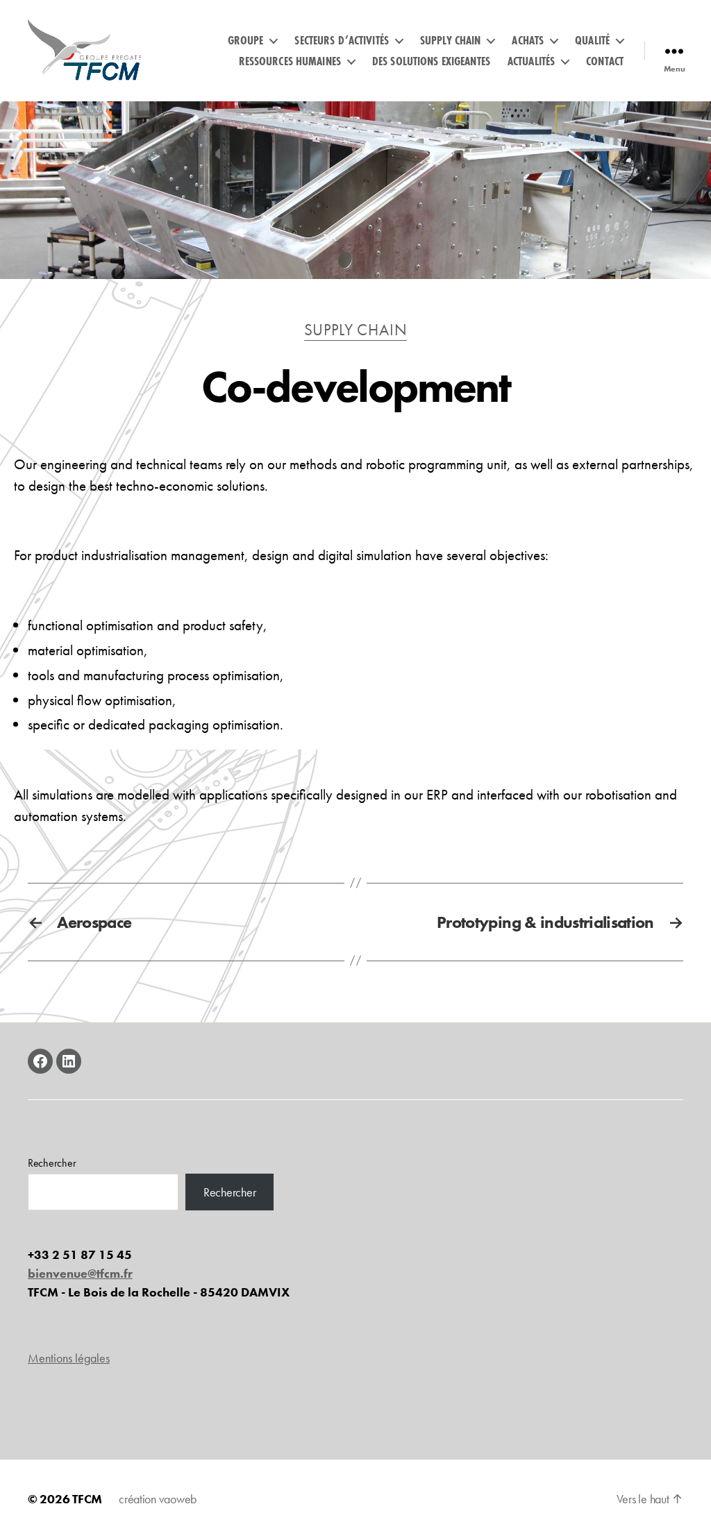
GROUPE (246, 40)
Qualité (592, 40)
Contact (605, 61)
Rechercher (52, 1163)
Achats (528, 40)
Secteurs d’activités (341, 40)
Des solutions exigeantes (431, 61)
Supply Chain (450, 40)
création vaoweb (157, 1499)
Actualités (531, 61)
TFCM (87, 1499)
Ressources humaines (290, 61)
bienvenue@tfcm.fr (80, 1273)
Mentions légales (69, 1358)
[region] (355, 190)
